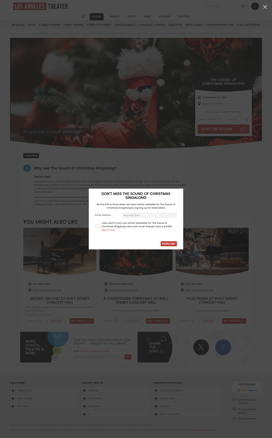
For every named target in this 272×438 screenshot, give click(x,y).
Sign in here (108, 229)
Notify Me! (168, 243)
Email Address (103, 215)
